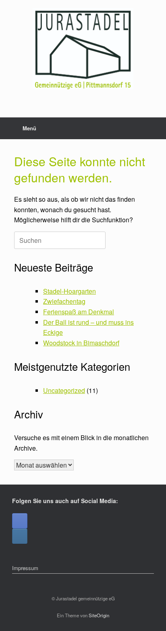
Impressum (25, 568)
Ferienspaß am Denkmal (78, 311)
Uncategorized (64, 390)
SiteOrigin (99, 615)
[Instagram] (19, 536)
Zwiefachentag (64, 301)
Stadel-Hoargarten (69, 291)
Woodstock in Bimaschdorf (81, 342)
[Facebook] (19, 521)
